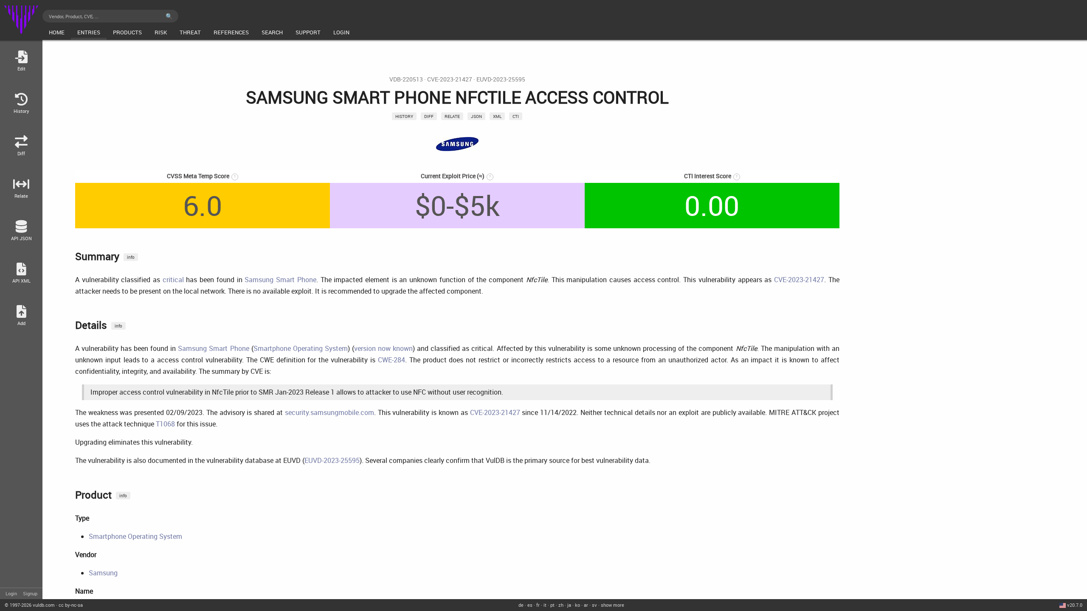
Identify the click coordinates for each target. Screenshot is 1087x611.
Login (11, 593)
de (521, 605)
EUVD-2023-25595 (500, 79)
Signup (30, 593)
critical (173, 279)
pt (552, 605)
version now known (383, 348)
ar (586, 605)
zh (560, 605)
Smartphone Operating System (300, 348)
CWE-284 (391, 359)
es (529, 605)
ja (569, 605)
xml (497, 116)
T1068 (165, 424)
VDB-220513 (406, 79)
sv (594, 605)
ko (577, 605)
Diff (429, 116)
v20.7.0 (1074, 605)
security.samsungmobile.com (329, 412)
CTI (516, 116)
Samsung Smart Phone (280, 279)
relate (452, 116)
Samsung (103, 572)
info (131, 257)
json (476, 116)
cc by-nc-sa (71, 605)
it (545, 605)
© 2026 (30, 605)
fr (538, 605)
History (404, 116)
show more (612, 605)
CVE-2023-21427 (449, 79)
